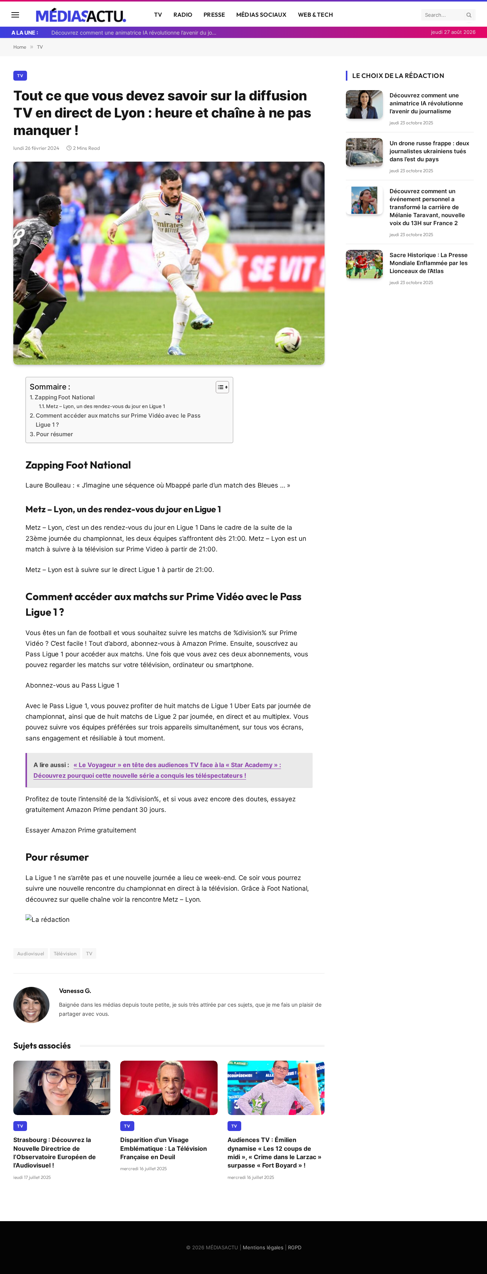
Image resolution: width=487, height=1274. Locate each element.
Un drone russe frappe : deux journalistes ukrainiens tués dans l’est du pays (429, 150)
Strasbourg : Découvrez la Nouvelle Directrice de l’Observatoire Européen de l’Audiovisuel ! (54, 1152)
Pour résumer (54, 434)
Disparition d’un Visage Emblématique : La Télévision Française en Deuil (163, 1148)
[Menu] (15, 15)
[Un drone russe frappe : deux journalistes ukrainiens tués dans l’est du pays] (364, 152)
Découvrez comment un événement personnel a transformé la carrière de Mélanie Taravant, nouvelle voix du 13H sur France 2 (427, 206)
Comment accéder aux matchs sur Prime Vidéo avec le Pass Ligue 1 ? (118, 420)
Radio (182, 14)
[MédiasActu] (81, 15)
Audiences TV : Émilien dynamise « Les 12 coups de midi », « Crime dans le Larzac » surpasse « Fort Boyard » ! (274, 1152)
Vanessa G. (75, 990)
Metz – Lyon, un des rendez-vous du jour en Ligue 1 (105, 406)
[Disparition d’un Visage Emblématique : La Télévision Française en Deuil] (168, 1088)
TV (158, 14)
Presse (214, 14)
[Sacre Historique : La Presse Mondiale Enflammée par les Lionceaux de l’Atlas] (364, 264)
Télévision (65, 953)
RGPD (294, 1247)
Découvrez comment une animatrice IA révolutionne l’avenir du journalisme (137, 32)
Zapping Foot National (65, 397)
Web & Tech (315, 14)
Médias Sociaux (261, 14)
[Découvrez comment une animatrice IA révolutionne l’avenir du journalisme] (364, 104)
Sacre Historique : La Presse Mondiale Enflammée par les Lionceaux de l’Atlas (429, 262)
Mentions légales (263, 1247)
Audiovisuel (30, 953)
